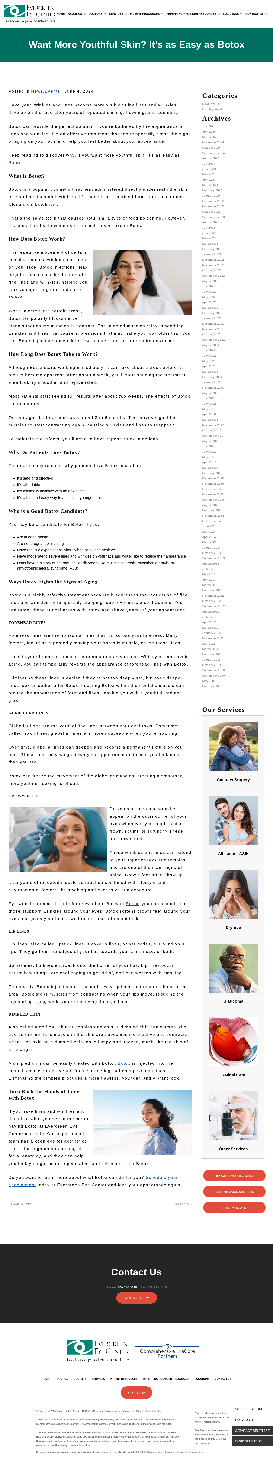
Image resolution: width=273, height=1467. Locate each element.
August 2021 (210, 345)
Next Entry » (183, 1203)
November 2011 (213, 638)
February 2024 (212, 190)
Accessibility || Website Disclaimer (169, 1452)
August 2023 (210, 222)
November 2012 (213, 595)
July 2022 (208, 286)
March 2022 (210, 307)
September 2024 (213, 153)
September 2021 (213, 339)
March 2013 (210, 585)
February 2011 (212, 654)
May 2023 (209, 238)
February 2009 (212, 686)
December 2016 (213, 478)
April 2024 (209, 179)
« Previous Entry (20, 1203)
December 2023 (213, 201)
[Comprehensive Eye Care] (167, 1351)
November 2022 (213, 265)
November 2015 (213, 494)
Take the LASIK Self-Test (234, 1192)
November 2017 (213, 425)
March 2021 (210, 371)
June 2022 (209, 291)
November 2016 (213, 483)
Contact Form (137, 1298)
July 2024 (208, 163)
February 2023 (212, 249)
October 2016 (211, 489)
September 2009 (213, 675)
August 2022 (210, 281)
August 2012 (210, 611)
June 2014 (209, 526)
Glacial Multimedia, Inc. (149, 1411)
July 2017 (208, 446)
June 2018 (209, 403)
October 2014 (211, 521)
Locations (231, 13)
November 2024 (213, 142)
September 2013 (213, 558)
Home (61, 13)
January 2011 (211, 659)
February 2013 (212, 590)
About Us (75, 13)
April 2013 (209, 579)
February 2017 (212, 473)
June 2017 (209, 451)
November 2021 (213, 329)
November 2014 (213, 515)
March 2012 (210, 627)
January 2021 (211, 382)
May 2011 (208, 643)
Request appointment (234, 1176)
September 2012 (213, 606)
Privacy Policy (197, 1452)
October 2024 (211, 147)
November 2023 (213, 206)
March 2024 (210, 185)
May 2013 (209, 574)
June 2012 (209, 617)
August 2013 (210, 563)
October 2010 (211, 665)
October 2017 (211, 430)
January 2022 (211, 318)
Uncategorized (212, 109)
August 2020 (210, 393)
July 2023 (208, 227)
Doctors (95, 13)
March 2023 (210, 243)
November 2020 (213, 387)
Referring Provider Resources (191, 13)
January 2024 (211, 195)
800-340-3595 (127, 1287)
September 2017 (213, 435)
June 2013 (209, 569)
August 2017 (210, 441)
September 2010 (213, 670)
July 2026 (208, 126)
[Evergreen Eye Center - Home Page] (30, 13)
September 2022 (213, 275)
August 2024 (210, 158)
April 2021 (209, 366)
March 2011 (210, 649)
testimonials (234, 1208)
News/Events (45, 91)
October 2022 (211, 270)
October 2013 (211, 553)
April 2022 (209, 302)
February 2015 (212, 510)
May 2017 (209, 457)
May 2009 (209, 681)
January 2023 (211, 254)
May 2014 (209, 531)
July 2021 (208, 350)
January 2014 (211, 547)
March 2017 (210, 467)
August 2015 (210, 505)
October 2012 (211, 601)
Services (116, 13)
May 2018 (209, 409)
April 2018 (209, 414)
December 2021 (213, 323)
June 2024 (209, 169)
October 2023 (211, 211)
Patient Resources (145, 13)
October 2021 (211, 334)
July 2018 (208, 398)
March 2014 (210, 542)
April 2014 (209, 537)
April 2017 (209, 462)
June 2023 (209, 233)
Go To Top (136, 1392)
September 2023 (213, 217)
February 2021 (212, 377)
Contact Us (254, 13)
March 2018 (210, 419)
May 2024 (209, 174)
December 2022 (213, 259)
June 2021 (209, 355)
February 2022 (212, 313)
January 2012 (211, 633)
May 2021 (209, 361)
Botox (15, 162)
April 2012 (209, 622)
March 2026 (210, 137)
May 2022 (209, 297)
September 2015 (213, 499)
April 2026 (209, 131)
